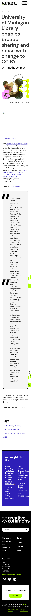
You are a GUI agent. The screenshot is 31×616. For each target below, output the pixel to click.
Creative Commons (9, 4)
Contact (20, 538)
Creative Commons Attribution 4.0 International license (17, 609)
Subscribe (15, 596)
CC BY (5, 426)
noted (24, 604)
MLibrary (7, 138)
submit (27, 530)
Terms (19, 550)
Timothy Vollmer (15, 67)
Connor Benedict (8, 496)
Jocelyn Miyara (7, 492)
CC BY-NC (14, 138)
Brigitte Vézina (8, 488)
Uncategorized (6, 12)
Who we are (6, 538)
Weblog (5, 437)
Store (4, 550)
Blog (3, 544)
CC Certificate (22, 489)
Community (21, 492)
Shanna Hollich (20, 488)
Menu (24, 3)
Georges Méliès (14, 102)
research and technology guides (15, 171)
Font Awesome (24, 611)
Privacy (19, 542)
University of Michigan (11, 430)
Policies (20, 546)
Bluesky (4, 579)
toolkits (12, 174)
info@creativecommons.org (11, 575)
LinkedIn (14, 579)
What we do (6, 541)
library (11, 426)
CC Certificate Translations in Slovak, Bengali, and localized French (23, 473)
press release (15, 186)
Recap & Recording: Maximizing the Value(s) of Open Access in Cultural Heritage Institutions (10, 475)
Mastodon (9, 579)
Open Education (21, 494)
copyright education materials (13, 175)
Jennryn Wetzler (22, 484)
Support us (6, 547)
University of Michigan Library (17, 144)
